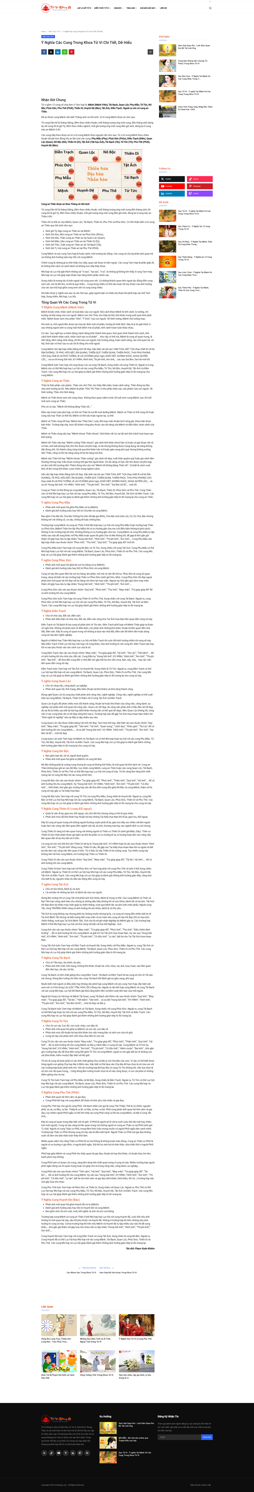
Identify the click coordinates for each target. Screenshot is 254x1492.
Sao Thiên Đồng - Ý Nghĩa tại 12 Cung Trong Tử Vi (195, 258)
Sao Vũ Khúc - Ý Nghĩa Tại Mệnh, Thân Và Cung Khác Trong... (195, 243)
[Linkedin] (73, 1453)
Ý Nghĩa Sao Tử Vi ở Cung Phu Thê (135, 1339)
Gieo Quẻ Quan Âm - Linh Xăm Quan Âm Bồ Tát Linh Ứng (194, 46)
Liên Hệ (163, 8)
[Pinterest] (66, 1453)
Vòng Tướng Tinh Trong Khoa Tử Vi (96, 1375)
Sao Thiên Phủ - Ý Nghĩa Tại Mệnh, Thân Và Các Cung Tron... (193, 289)
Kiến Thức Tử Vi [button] (101, 8)
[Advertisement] (127, 22)
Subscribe (207, 1437)
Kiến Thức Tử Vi (54, 31)
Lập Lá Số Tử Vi (84, 8)
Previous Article (89, 1268)
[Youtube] (59, 1453)
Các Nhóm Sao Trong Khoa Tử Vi (81, 1272)
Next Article (104, 1268)
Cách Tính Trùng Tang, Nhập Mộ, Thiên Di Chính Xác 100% (195, 108)
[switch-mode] (211, 1)
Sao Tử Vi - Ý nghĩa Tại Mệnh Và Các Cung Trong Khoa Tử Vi (194, 92)
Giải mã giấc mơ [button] (147, 8)
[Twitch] (80, 1453)
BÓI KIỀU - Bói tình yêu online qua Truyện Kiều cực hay (133, 1439)
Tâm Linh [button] (130, 8)
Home (43, 31)
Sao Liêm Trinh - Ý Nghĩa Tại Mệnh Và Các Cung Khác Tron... (195, 273)
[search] (210, 8)
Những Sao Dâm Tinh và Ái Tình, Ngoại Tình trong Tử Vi (95, 1340)
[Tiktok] (51, 1453)
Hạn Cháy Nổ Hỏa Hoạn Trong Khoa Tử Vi (118, 1272)
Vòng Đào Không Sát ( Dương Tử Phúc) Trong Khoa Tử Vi (192, 62)
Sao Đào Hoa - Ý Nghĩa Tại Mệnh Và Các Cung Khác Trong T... (194, 77)
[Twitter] (44, 1453)
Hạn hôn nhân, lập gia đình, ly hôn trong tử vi (135, 1376)
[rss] (87, 1453)
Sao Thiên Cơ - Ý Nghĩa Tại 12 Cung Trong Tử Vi (194, 227)
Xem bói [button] (117, 8)
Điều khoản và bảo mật (200, 1485)
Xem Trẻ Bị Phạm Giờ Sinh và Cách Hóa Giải (57, 1376)
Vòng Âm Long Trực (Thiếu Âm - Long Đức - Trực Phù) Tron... (56, 1340)
